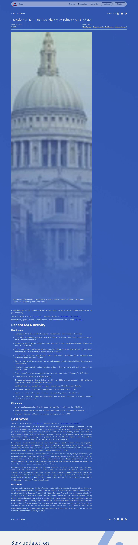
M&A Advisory (87, 27)
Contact (120, 4)
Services (72, 4)
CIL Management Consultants (70, 316)
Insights (107, 4)
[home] (15, 4)
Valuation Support (121, 27)
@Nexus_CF (79, 320)
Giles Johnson (38, 316)
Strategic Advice (98, 27)
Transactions (83, 4)
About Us (94, 4)
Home (21, 4)
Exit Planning (109, 27)
